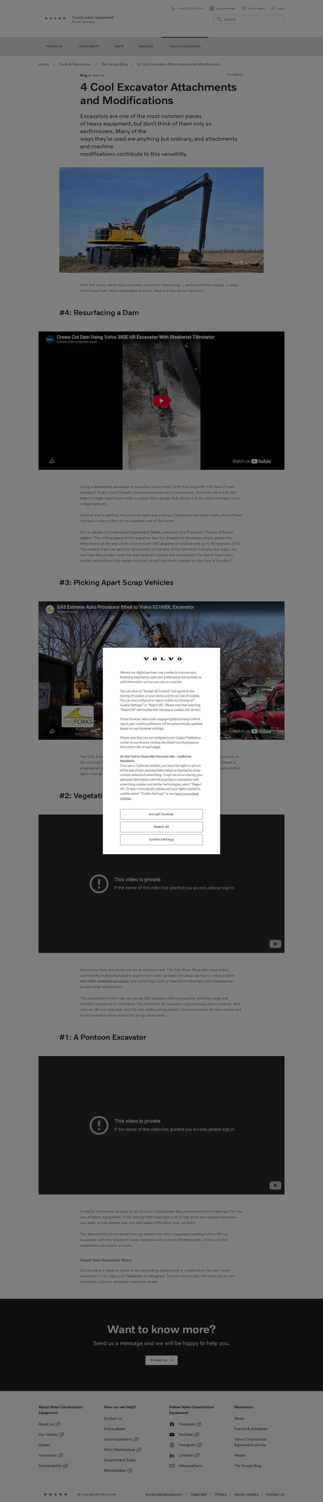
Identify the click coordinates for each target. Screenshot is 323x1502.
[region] (161, 751)
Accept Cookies (161, 814)
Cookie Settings (161, 839)
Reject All (161, 826)
